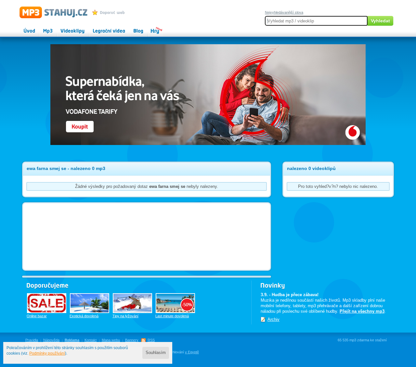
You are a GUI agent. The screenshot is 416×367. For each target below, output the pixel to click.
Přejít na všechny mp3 (362, 311)
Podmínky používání (47, 353)
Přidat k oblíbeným (110, 12)
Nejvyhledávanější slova (284, 12)
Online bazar (37, 316)
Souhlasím (156, 352)
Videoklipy (66, 28)
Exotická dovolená (84, 316)
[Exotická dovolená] (90, 303)
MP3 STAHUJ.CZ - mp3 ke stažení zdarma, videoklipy (51, 12)
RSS (151, 340)
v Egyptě (192, 352)
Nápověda (51, 340)
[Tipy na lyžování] (132, 303)
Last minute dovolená (172, 316)
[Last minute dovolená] (175, 303)
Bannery (131, 340)
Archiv (273, 319)
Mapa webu (111, 340)
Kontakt (90, 340)
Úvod (24, 28)
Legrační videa (102, 28)
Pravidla (31, 340)
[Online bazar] (47, 303)
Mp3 (43, 28)
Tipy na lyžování (125, 316)
